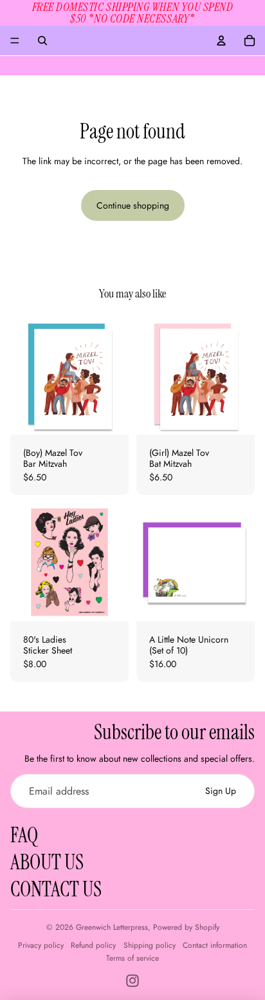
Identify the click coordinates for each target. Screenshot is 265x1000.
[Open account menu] (221, 40)
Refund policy (93, 945)
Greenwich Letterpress (112, 927)
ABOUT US (47, 862)
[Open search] (42, 40)
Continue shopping (132, 205)
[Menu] (15, 40)
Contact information (215, 945)
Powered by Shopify (186, 927)
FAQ (24, 835)
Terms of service (132, 958)
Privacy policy (41, 945)
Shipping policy (149, 945)
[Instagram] (132, 980)
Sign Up (220, 790)
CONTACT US (56, 889)
